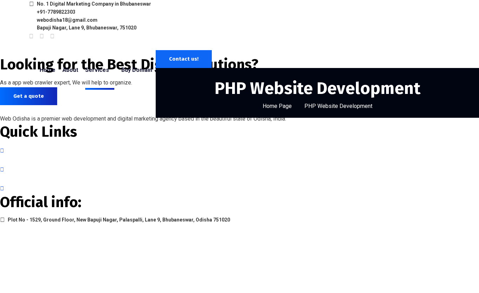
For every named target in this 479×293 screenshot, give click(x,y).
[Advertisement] (239, 171)
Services (97, 70)
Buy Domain (136, 70)
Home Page (277, 106)
